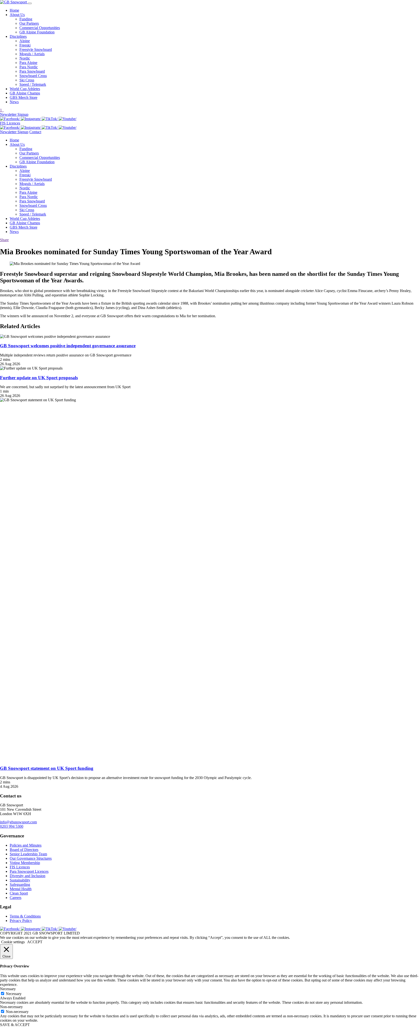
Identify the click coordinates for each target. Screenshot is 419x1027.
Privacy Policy (21, 921)
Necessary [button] (8, 989)
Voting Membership (25, 863)
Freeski (25, 45)
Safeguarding (20, 884)
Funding (25, 19)
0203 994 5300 (11, 826)
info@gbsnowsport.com (18, 822)
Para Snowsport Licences (29, 871)
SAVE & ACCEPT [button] (15, 1025)
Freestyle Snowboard (35, 49)
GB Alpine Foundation (37, 32)
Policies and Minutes (25, 845)
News (14, 102)
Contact (35, 132)
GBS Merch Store (23, 97)
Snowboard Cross (33, 76)
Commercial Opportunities (39, 28)
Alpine (24, 41)
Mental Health (21, 889)
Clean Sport (19, 893)
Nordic (24, 58)
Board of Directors (24, 850)
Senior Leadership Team (28, 854)
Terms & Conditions (25, 916)
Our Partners (29, 23)
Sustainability (20, 880)
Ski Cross (26, 80)
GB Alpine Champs (25, 93)
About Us (17, 15)
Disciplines (18, 36)
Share (4, 240)
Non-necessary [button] (11, 1007)
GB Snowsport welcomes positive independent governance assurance (68, 345)
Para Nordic (28, 67)
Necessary (14, 994)
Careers (15, 898)
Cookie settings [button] (13, 942)
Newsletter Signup (14, 114)
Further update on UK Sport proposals (39, 377)
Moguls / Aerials (32, 54)
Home (14, 10)
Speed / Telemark (32, 84)
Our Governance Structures (31, 858)
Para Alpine (28, 63)
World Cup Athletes (25, 89)
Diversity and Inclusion (27, 876)
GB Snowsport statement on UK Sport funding (46, 768)
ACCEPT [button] (34, 942)
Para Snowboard (32, 71)
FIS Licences (10, 123)
